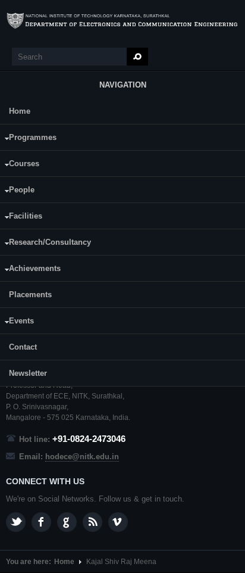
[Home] (122, 21)
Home (19, 111)
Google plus (67, 522)
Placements (30, 294)
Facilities (21, 217)
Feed (92, 522)
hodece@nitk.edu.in (82, 456)
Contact (23, 346)
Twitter (16, 522)
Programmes (28, 139)
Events (17, 322)
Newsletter (28, 373)
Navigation (122, 84)
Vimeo (118, 522)
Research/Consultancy (45, 244)
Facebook (41, 522)
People (17, 191)
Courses (19, 165)
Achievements (30, 270)
